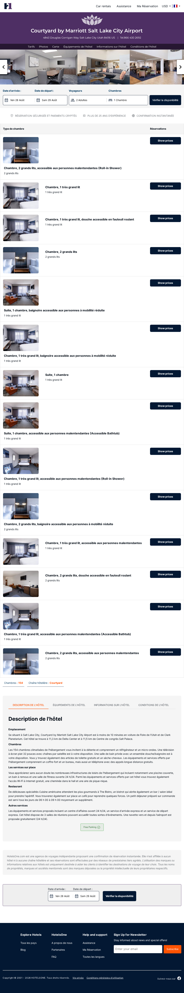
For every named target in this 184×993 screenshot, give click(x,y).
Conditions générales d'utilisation (105, 977)
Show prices (165, 140)
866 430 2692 (132, 37)
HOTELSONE (38, 977)
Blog (23, 949)
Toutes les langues (93, 956)
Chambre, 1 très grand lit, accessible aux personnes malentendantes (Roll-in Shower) (64, 478)
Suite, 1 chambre (57, 375)
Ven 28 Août (17, 100)
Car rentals (103, 6)
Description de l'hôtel (28, 704)
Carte (55, 46)
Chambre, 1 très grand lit (62, 187)
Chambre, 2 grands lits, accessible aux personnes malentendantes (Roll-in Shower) (63, 168)
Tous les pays (28, 942)
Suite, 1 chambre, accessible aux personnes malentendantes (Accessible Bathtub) (62, 433)
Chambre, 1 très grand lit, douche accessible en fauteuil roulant (89, 219)
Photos (43, 46)
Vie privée (78, 977)
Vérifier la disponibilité (165, 100)
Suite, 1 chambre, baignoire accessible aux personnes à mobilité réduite (54, 310)
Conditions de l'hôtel (143, 46)
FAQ (54, 956)
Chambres (115, 90)
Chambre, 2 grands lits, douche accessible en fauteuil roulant (88, 575)
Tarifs (31, 46)
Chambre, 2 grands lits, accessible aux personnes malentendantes (92, 653)
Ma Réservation (147, 6)
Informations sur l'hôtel (111, 46)
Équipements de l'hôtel (77, 46)
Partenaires (58, 949)
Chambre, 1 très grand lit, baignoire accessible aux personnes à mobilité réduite (60, 355)
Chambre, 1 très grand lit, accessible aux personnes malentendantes (93, 543)
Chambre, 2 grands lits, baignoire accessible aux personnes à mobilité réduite (58, 524)
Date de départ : (44, 90)
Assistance (124, 6)
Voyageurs (75, 90)
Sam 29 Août (49, 100)
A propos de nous (62, 942)
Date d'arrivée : (12, 90)
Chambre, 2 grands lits (61, 252)
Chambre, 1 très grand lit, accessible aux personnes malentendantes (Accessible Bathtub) (67, 634)
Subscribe (172, 948)
